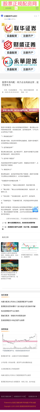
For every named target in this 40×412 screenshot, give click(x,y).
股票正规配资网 (6, 396)
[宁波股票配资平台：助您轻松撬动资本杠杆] (20, 341)
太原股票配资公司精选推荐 (10, 369)
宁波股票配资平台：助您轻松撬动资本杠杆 (16, 351)
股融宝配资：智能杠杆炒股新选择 (13, 315)
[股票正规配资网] (20, 3)
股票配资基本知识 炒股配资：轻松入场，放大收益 (18, 381)
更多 (35, 16)
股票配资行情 (33, 396)
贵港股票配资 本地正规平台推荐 (12, 320)
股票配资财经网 (25, 406)
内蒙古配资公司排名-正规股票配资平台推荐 (17, 301)
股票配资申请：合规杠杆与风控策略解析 (15, 356)
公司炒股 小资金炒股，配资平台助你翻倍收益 (16, 362)
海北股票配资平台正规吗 (10, 311)
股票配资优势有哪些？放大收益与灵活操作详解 (18, 306)
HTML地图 (32, 402)
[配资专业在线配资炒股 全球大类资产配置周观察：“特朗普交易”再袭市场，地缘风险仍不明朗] (9, 265)
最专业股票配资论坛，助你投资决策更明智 (21, 223)
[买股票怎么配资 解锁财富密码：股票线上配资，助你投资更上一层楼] (9, 247)
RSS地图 (26, 402)
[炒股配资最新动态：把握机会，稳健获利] (30, 247)
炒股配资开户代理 (19, 396)
